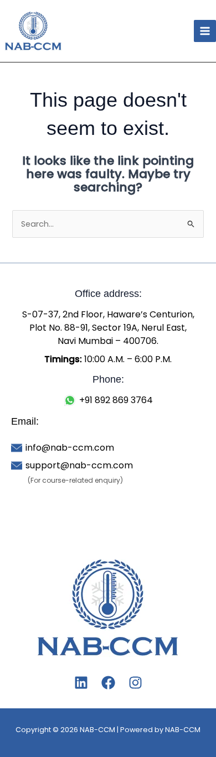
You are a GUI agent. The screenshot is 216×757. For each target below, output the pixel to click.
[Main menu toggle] (205, 31)
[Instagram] (135, 683)
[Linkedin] (81, 683)
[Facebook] (108, 683)
